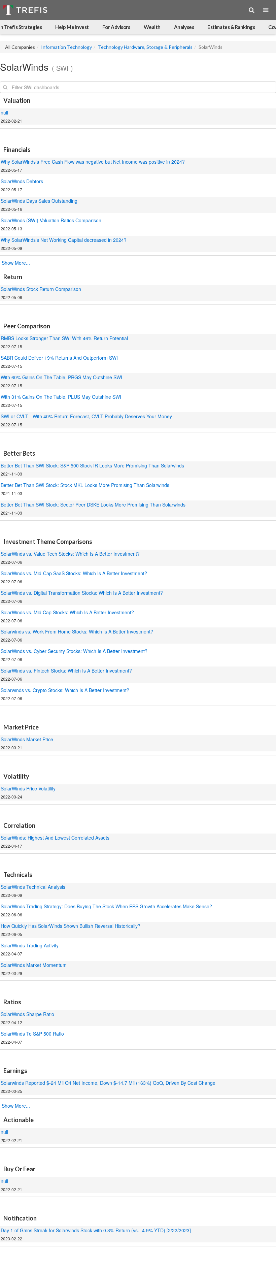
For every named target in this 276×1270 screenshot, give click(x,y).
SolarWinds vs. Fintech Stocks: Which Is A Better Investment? (66, 670)
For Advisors (116, 27)
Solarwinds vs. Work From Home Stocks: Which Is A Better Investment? (77, 631)
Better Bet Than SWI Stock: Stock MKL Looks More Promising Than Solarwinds (85, 485)
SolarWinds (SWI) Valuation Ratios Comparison (51, 220)
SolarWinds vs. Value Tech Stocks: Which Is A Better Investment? (70, 553)
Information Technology (66, 47)
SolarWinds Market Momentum (34, 965)
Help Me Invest (72, 27)
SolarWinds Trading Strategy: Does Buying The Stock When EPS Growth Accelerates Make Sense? (106, 906)
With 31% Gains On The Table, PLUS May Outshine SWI (61, 396)
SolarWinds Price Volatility (28, 788)
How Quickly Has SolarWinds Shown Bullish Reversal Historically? (70, 925)
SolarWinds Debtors (22, 181)
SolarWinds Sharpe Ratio (27, 1014)
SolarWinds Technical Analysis (33, 886)
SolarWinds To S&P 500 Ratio (32, 1033)
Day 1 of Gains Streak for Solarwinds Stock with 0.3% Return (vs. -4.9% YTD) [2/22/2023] (96, 1230)
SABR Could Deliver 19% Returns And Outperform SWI (59, 357)
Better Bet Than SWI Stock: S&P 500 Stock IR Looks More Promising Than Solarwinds (92, 465)
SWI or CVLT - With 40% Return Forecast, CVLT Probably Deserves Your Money (86, 416)
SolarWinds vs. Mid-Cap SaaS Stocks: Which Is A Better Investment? (74, 573)
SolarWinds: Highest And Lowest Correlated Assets (56, 837)
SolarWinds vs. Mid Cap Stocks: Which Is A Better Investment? (67, 612)
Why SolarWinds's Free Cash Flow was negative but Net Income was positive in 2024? (93, 161)
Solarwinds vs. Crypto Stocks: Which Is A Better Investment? (65, 690)
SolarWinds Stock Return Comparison (41, 289)
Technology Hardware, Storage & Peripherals (145, 47)
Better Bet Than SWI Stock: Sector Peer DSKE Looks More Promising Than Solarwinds (93, 504)
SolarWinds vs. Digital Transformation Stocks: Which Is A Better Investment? (82, 592)
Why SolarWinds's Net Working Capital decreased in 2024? (64, 239)
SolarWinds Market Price (27, 739)
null (4, 112)
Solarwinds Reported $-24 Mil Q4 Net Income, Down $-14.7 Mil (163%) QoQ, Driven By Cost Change (108, 1082)
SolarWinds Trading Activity (30, 945)
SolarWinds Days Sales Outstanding (39, 200)
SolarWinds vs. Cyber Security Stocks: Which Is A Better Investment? (74, 651)
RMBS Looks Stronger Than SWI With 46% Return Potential (64, 338)
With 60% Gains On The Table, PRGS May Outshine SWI (61, 377)
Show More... (16, 262)
